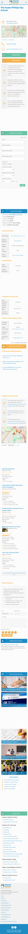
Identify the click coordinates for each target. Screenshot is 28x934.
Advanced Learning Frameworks (11, 780)
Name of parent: (6, 145)
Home (2, 896)
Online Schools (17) (7, 849)
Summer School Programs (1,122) (10, 839)
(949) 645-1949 (12, 44)
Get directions (11, 40)
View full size (4, 40)
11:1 (21, 309)
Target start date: (6, 179)
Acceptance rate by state (9, 880)
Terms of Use (10, 932)
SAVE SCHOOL (16, 61)
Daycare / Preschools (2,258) (10, 836)
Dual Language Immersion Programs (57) (12, 841)
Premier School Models (9, 789)
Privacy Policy (17, 932)
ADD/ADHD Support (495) (9, 847)
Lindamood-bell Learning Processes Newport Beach (17, 405)
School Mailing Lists (5, 917)
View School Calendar (17, 255)
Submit (22, 185)
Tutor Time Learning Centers (10, 553)
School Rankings (5, 903)
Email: (3, 140)
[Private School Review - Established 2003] (14, 2)
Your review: (4, 617)
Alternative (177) (7, 845)
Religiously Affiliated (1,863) (9, 852)
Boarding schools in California (10, 872)
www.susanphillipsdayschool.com (15, 49)
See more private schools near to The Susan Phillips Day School (14, 573)
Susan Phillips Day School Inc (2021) (9, 645)
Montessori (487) (7, 834)
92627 (16, 23)
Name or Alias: (17, 611)
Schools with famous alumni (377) (11, 856)
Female (9, 164)
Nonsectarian (17, 241)
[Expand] (3, 433)
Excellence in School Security (11, 782)
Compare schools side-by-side (10, 822)
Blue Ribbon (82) (7, 828)
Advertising (3, 919)
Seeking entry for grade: (8, 173)
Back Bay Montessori (13, 413)
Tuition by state (7, 878)
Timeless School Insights (10, 786)
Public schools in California (9, 870)
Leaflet (18, 37)
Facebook (15, 927)
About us (3, 898)
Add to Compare (8, 472)
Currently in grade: (7, 167)
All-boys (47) (6, 832)
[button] (14, 30)
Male (4, 164)
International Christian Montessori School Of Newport (16, 422)
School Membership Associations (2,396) (12, 854)
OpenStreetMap (23, 37)
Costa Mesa (9, 23)
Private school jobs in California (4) (11, 864)
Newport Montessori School (12, 527)
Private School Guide (6, 908)
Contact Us (3, 912)
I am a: (2, 611)
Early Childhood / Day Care (15, 215)
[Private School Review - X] (12, 927)
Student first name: (7, 151)
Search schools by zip (8, 820)
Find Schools (4, 901)
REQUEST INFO (16, 55)
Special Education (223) (8, 843)
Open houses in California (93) (10, 862)
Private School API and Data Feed (9, 921)
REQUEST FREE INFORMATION (16, 346)
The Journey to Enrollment (10, 784)
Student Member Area (6, 905)
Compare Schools (5, 910)
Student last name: (7, 156)
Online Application (18, 338)
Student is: (5, 162)
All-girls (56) (6, 830)
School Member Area (6, 915)
